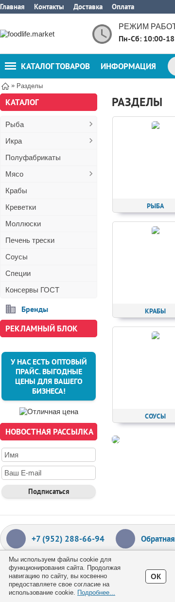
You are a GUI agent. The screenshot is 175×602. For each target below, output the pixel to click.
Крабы (16, 190)
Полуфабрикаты (33, 157)
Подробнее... (96, 592)
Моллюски (23, 223)
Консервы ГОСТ (32, 290)
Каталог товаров (55, 66)
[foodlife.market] (39, 34)
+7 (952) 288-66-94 (68, 538)
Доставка (88, 6)
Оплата (123, 6)
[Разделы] (116, 439)
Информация (128, 66)
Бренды (34, 309)
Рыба (14, 124)
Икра (13, 141)
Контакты (49, 6)
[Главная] (5, 85)
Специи (18, 273)
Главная (12, 6)
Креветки (20, 207)
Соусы (16, 257)
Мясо (14, 174)
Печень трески (29, 240)
